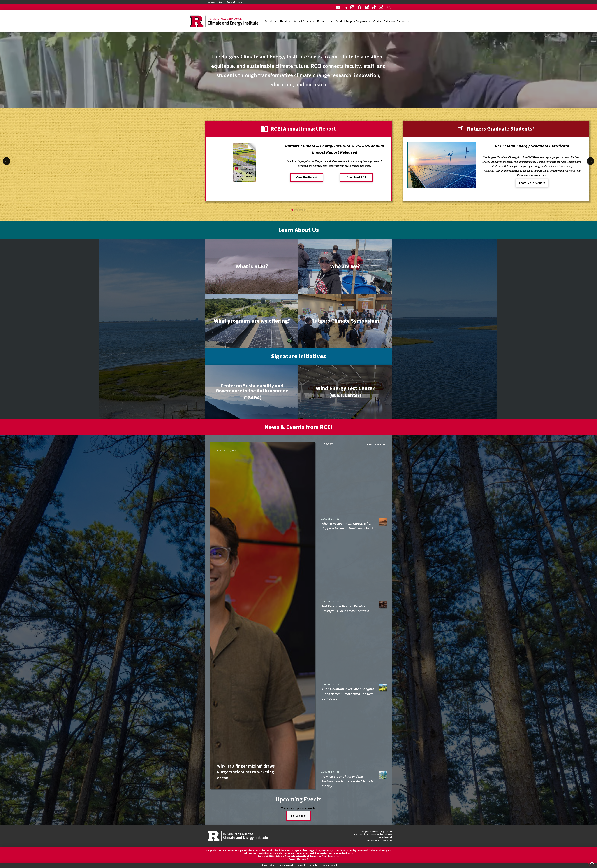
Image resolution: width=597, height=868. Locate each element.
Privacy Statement (298, 859)
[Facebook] (359, 7)
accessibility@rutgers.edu (268, 853)
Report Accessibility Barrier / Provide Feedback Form (325, 853)
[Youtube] (338, 7)
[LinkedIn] (345, 7)
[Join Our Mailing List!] (381, 7)
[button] (389, 7)
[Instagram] (352, 7)
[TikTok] (374, 7)
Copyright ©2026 (265, 856)
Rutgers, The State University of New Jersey (298, 856)
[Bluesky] (367, 7)
